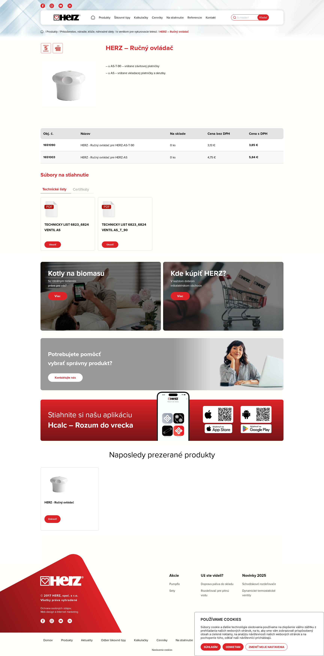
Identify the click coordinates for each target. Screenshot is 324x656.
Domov (48, 640)
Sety (172, 591)
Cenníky (162, 640)
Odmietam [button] (233, 647)
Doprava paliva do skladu (217, 584)
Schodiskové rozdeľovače (259, 584)
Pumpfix (174, 584)
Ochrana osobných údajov (55, 608)
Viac (58, 296)
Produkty (67, 640)
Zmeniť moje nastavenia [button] (266, 647)
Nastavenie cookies (162, 650)
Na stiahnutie (184, 640)
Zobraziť (52, 519)
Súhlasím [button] (211, 647)
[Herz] (67, 17)
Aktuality (87, 640)
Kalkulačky (141, 640)
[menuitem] (93, 17)
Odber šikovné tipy (113, 640)
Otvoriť (52, 244)
